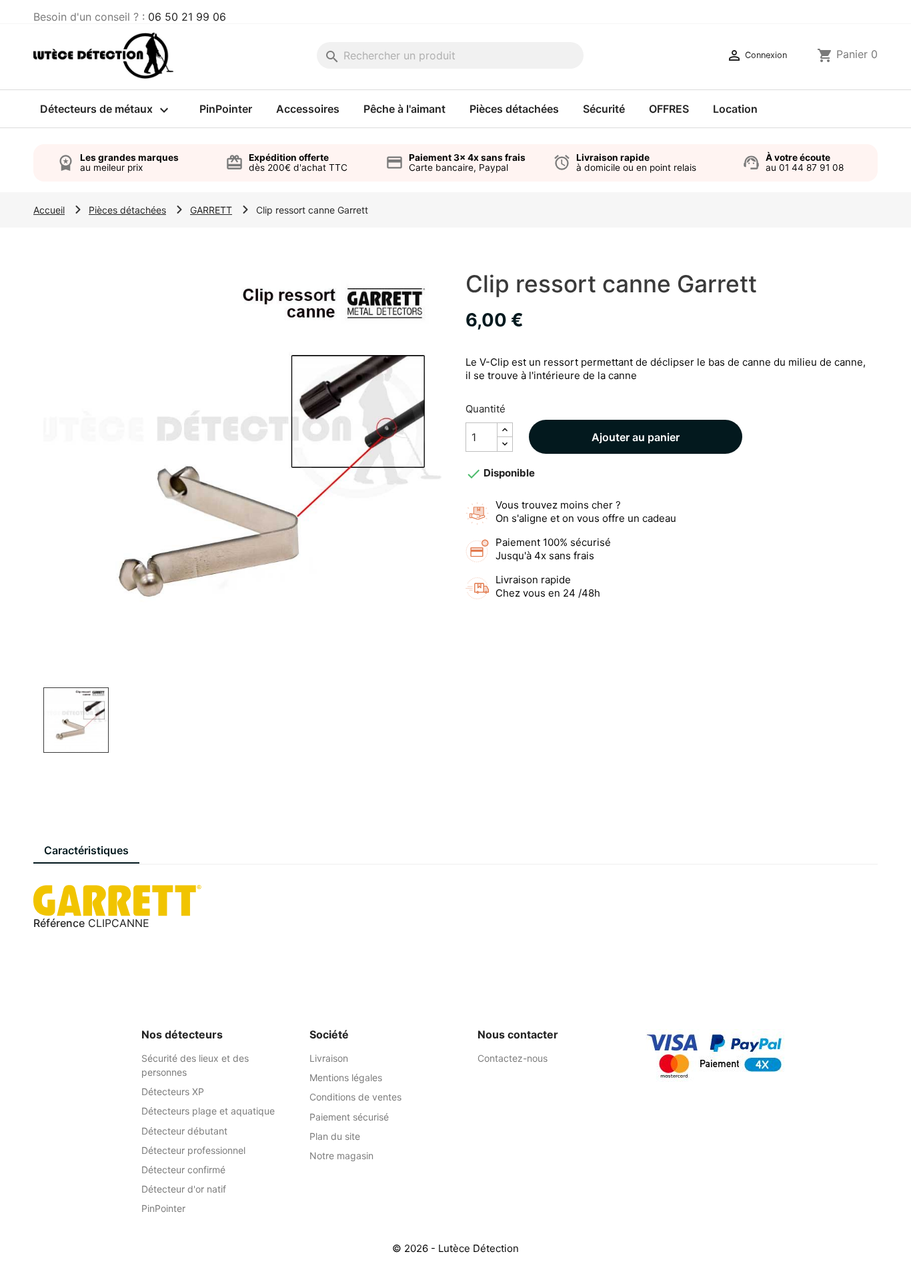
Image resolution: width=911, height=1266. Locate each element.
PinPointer (225, 108)
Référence (59, 923)
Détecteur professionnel (193, 1150)
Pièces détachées (514, 108)
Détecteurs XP (172, 1091)
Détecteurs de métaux (106, 110)
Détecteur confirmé (183, 1169)
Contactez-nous (513, 1058)
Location (735, 108)
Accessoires (307, 108)
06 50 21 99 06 (187, 16)
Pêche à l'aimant (404, 108)
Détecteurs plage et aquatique (208, 1111)
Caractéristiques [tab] (86, 850)
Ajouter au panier (636, 437)
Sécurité (604, 108)
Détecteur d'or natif (183, 1189)
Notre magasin (341, 1155)
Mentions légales (345, 1077)
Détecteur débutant (184, 1131)
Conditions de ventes (355, 1096)
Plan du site (334, 1136)
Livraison (328, 1058)
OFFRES (669, 108)
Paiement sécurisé (349, 1117)
